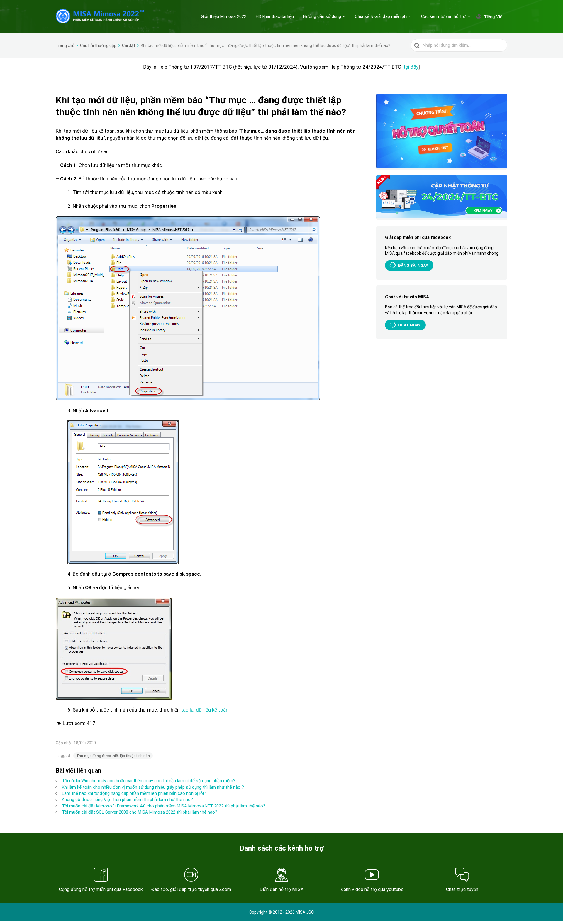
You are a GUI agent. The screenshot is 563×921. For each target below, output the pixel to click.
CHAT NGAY (409, 325)
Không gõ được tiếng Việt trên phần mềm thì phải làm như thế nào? (127, 799)
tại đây (410, 67)
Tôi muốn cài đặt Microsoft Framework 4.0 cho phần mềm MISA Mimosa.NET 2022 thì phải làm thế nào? (163, 806)
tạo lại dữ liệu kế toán (204, 710)
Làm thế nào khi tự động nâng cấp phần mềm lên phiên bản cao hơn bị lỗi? (134, 793)
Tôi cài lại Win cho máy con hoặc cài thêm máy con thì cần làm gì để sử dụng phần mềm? (148, 780)
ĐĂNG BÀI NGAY (413, 265)
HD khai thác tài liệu (275, 16)
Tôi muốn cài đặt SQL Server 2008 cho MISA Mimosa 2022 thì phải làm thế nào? (139, 812)
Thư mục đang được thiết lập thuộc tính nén (113, 755)
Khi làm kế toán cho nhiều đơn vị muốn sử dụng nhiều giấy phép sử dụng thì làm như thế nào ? (153, 787)
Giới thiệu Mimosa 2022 (223, 16)
